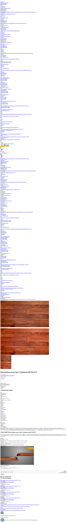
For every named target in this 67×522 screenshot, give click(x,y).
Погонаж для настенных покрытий (6, 130)
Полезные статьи (11, 504)
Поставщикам (7, 510)
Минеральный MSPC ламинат (5, 61)
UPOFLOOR (7, 30)
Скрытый (13, 127)
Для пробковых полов (4, 121)
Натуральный (5, 217)
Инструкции (37, 504)
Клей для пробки (16, 116)
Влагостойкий (3, 57)
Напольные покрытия (4, 2)
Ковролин (2, 65)
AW (4, 72)
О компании (7, 136)
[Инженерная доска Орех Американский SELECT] (24, 326)
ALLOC (26, 53)
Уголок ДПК (2, 109)
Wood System (17, 30)
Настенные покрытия (4, 78)
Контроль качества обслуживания (23, 504)
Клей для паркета (9, 116)
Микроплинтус (3, 127)
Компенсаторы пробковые (5, 123)
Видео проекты (23, 136)
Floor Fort (10, 53)
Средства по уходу (3, 134)
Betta (3, 12)
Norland (17, 12)
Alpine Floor (21, 12)
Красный (21, 70)
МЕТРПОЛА (11, 114)
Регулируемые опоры (9, 109)
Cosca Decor (6, 87)
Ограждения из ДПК (4, 261)
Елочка (1, 17)
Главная (1, 299)
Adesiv (18, 114)
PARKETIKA (6, 114)
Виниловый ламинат (12, 172)
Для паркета (10, 121)
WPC (7, 17)
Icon (5, 12)
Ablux (11, 23)
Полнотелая (7, 94)
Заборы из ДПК (3, 98)
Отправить (2, 474)
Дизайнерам (12, 136)
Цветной (4, 70)
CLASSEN (19, 53)
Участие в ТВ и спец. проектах (13, 508)
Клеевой (1, 8)
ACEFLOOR (14, 12)
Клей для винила (3, 116)
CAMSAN (15, 53)
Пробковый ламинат (7, 8)
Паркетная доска (3, 186)
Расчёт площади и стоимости (5, 506)
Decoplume (2, 87)
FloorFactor (10, 12)
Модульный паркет (3, 46)
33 (1, 60)
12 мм (1, 27)
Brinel (13, 23)
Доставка (27, 136)
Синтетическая (14, 292)
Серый (24, 70)
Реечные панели (3, 247)
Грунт (1, 122)
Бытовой (2, 68)
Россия (4, 32)
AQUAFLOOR (26, 12)
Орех (3, 19)
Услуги (16, 136)
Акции (1, 139)
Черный (7, 70)
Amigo (14, 30)
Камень (1, 15)
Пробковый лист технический (5, 292)
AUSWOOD (2, 30)
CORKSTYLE (2, 6)
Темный (1, 70)
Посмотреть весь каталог (4, 294)
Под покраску (8, 247)
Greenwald (6, 53)
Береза (1, 34)
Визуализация (13, 506)
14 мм (6, 27)
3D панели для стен (3, 84)
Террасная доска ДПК (4, 91)
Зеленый (17, 70)
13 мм (4, 27)
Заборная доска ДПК (4, 101)
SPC (4, 17)
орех (1, 410)
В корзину (2, 485)
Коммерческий (6, 68)
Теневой (16, 127)
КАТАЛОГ (2, 295)
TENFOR (11, 30)
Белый (18, 217)
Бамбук (4, 34)
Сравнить (3, 484)
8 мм (1, 55)
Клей (1, 111)
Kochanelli (2, 49)
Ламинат (2, 50)
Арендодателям (13, 510)
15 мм (8, 27)
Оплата (18, 136)
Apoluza (1, 72)
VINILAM (30, 12)
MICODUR (6, 64)
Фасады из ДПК (3, 102)
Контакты (5, 139)
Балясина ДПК (3, 105)
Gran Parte (16, 23)
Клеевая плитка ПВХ (4, 172)
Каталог (1, 1)
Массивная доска (3, 39)
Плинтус (2, 124)
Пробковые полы (3, 3)
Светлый (29, 70)
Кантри (6, 36)
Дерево (4, 15)
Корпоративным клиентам (20, 510)
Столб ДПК (20, 105)
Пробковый (10, 127)
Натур (1, 25)
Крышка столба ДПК (9, 105)
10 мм (1, 38)
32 (0, 60)
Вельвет (1, 96)
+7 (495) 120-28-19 (16, 139)
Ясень (10, 34)
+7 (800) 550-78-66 (10, 139)
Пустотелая (2, 94)
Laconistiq (6, 129)
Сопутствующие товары (4, 110)
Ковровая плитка (3, 231)
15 (0, 406)
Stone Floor (2, 64)
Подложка (2, 131)
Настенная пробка (3, 79)
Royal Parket (20, 23)
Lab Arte (8, 23)
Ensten (1, 12)
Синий (15, 70)
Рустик (6, 25)
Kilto (1, 114)
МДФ (7, 127)
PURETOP (15, 114)
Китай (1, 32)
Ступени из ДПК (3, 97)
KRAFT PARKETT (3, 23)
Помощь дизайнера (19, 506)
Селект (4, 25)
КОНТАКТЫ (2, 298)
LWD (22, 129)
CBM (32, 53)
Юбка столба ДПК (25, 105)
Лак (1, 117)
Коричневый (11, 70)
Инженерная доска (3, 20)
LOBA (1, 119)
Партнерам (2, 138)
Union (7, 12)
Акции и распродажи (4, 504)
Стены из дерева (3, 89)
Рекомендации (32, 504)
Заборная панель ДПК (12, 101)
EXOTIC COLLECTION (9, 375)
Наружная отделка (3, 90)
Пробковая (18, 292)
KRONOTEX (23, 53)
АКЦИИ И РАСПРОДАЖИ (5, 297)
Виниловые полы (3, 9)
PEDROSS (15, 129)
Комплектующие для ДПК (5, 106)
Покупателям (2, 136)
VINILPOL (34, 12)
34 (2, 60)
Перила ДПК (15, 105)
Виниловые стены (3, 83)
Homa (3, 114)
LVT (5, 17)
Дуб (1, 19)
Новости (2, 508)
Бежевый (26, 70)
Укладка (28, 506)
